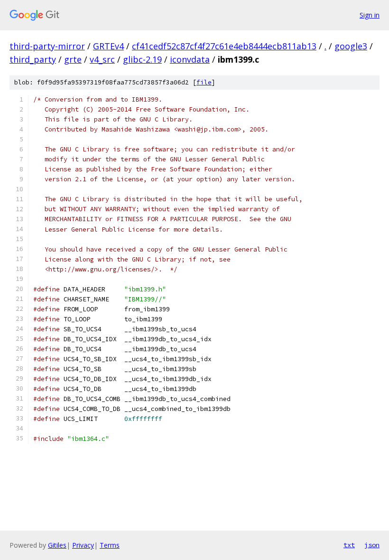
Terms (110, 545)
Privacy (83, 545)
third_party (32, 59)
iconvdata (190, 59)
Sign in (370, 14)
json (372, 545)
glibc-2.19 (142, 59)
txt (349, 545)
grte (73, 59)
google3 (350, 46)
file (204, 82)
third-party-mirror (47, 46)
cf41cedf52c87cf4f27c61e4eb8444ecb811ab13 (224, 46)
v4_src (102, 59)
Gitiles (57, 545)
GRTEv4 (108, 46)
